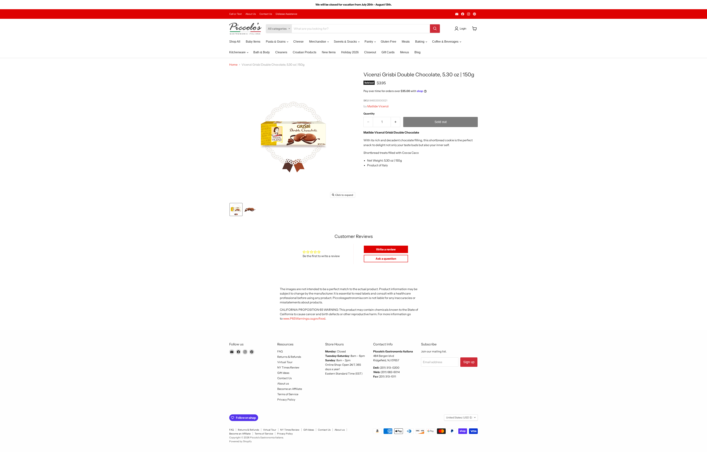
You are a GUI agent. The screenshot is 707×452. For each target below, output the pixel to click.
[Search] (435, 28)
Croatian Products (304, 52)
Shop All (234, 41)
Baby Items (253, 41)
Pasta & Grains (276, 41)
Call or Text (235, 14)
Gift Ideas (283, 373)
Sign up (468, 362)
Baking (420, 41)
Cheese (298, 41)
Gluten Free (388, 41)
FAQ (280, 351)
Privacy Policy (286, 399)
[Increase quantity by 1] (395, 122)
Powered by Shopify (240, 441)
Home (233, 64)
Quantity (369, 113)
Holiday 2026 (350, 52)
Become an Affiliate (289, 389)
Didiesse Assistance (286, 14)
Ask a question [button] (386, 258)
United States (459, 417)
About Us (250, 14)
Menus (404, 52)
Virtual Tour (285, 362)
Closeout (370, 52)
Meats (406, 41)
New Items (329, 52)
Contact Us (265, 14)
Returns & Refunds (289, 357)
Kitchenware (237, 52)
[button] (461, 28)
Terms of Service (287, 394)
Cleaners (281, 52)
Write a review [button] (386, 249)
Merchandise (318, 41)
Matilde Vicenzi (378, 106)
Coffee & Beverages (445, 41)
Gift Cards (388, 52)
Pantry (369, 41)
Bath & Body (261, 52)
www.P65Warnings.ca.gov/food (304, 318)
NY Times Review (288, 367)
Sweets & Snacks (346, 41)
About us (283, 383)
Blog (417, 52)
